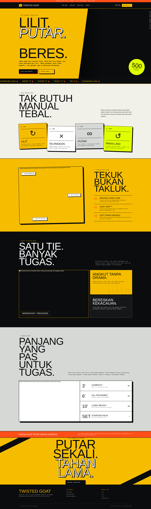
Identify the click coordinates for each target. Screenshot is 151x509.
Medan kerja (80, 5)
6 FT (103, 494)
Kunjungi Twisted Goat (75, 482)
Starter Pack (105, 498)
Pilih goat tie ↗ (127, 5)
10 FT (103, 496)
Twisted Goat (29, 5)
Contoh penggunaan (71, 496)
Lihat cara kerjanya (28, 71)
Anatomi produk (70, 494)
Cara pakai (64, 5)
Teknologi (72, 5)
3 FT (103, 492)
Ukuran (87, 5)
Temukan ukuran (46, 71)
